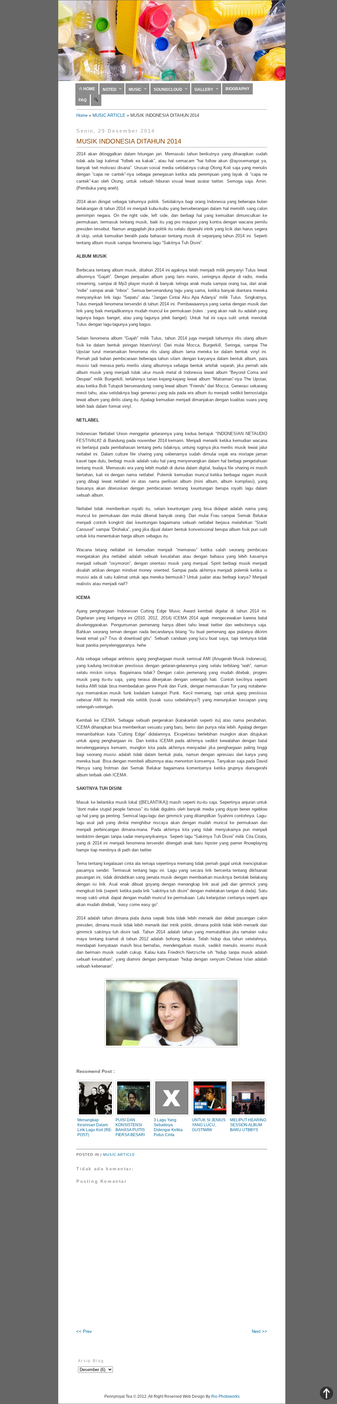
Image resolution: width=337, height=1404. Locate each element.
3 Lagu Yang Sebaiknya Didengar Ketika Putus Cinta (168, 1127)
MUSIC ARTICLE (108, 115)
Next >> (259, 1331)
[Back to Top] (326, 1394)
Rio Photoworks (225, 1396)
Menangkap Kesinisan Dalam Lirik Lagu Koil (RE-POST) (94, 1127)
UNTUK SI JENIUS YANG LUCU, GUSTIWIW (208, 1125)
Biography (237, 89)
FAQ (83, 100)
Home (88, 89)
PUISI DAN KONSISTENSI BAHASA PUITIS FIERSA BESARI (130, 1127)
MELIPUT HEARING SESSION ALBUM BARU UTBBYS (248, 1125)
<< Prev (84, 1331)
